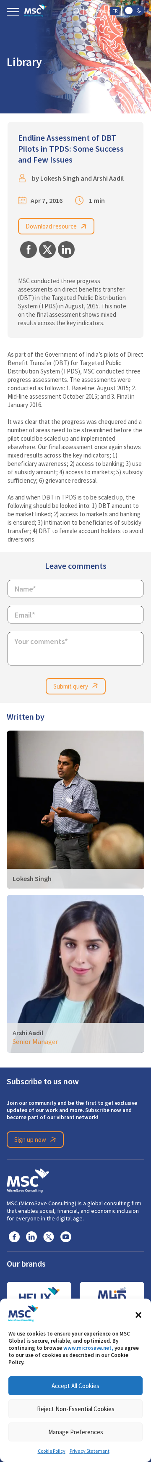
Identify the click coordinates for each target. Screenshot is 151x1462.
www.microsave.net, (88, 1348)
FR (114, 11)
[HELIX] (39, 1296)
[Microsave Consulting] (35, 10)
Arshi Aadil (108, 178)
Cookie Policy (51, 1451)
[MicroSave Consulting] (28, 1179)
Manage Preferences (75, 1432)
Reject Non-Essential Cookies (76, 1409)
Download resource (51, 226)
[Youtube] (65, 1236)
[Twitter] (48, 1236)
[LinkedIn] (31, 1236)
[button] (138, 1313)
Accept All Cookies (75, 1386)
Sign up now (30, 1140)
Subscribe (96, 11)
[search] (77, 11)
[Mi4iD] (112, 1296)
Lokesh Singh (59, 178)
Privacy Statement (89, 1451)
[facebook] (14, 1236)
